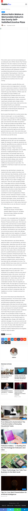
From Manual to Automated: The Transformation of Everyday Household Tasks (13, 424)
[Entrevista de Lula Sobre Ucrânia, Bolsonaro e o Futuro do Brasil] (21, 386)
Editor (4, 25)
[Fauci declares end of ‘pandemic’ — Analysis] (7, 386)
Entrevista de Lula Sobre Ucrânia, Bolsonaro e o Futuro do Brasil (20, 393)
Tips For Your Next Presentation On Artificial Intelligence (14, 493)
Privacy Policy (18, 505)
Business (8, 9)
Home (3, 9)
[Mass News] (6, 4)
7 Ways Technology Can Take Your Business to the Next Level (14, 471)
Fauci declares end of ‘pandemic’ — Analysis (7, 391)
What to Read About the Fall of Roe (6, 376)
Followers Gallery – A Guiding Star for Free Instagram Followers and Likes (13, 448)
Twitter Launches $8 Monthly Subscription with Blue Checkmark (20, 377)
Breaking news (8, 334)
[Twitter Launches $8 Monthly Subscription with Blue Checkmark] (21, 370)
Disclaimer (24, 505)
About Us (4, 505)
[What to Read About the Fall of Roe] (7, 370)
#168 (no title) (10, 505)
